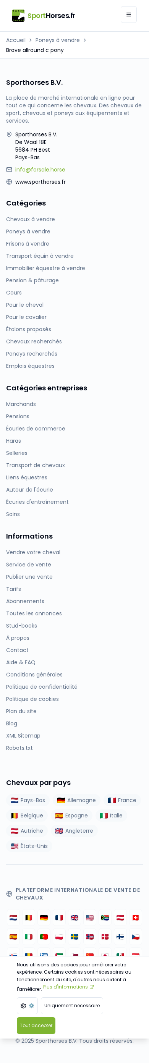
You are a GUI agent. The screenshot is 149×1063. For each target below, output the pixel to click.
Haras (13, 441)
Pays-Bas (33, 800)
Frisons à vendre (27, 244)
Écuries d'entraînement (37, 502)
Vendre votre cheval (33, 552)
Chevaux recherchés (34, 341)
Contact (17, 650)
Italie (116, 815)
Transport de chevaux (35, 465)
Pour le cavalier (26, 317)
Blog (11, 723)
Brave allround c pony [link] (35, 50)
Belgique (32, 815)
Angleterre (79, 831)
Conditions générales (34, 674)
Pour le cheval (25, 305)
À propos (17, 638)
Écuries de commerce (35, 428)
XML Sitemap (23, 735)
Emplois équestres (30, 366)
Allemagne (81, 800)
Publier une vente (29, 577)
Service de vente (28, 564)
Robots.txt (19, 748)
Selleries (17, 453)
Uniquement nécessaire (72, 1005)
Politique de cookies (32, 699)
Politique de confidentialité (42, 687)
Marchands (21, 404)
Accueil (16, 40)
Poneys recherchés (31, 354)
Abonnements (25, 601)
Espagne (76, 815)
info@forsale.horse (40, 169)
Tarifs (13, 589)
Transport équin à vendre (40, 256)
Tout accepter (36, 1025)
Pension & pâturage (32, 280)
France (127, 800)
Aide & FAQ (21, 662)
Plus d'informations (65, 987)
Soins (13, 514)
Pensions (17, 416)
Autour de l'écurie (29, 489)
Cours (14, 292)
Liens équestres (26, 477)
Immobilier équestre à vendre (45, 268)
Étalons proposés (28, 329)
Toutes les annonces (34, 613)
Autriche (32, 831)
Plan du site (21, 711)
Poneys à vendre (58, 40)
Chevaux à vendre (30, 219)
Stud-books (21, 625)
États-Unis (34, 846)
